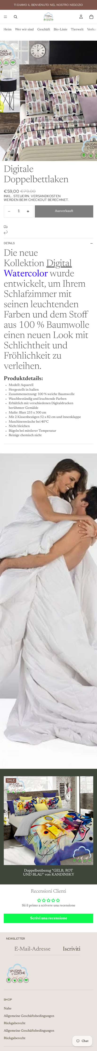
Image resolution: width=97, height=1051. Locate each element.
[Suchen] (15, 17)
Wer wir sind (24, 29)
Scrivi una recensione (48, 918)
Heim (8, 29)
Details (9, 243)
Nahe (8, 1008)
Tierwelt (77, 29)
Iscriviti (71, 949)
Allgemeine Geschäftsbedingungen (29, 1016)
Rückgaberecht (14, 1023)
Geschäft (43, 29)
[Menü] (5, 16)
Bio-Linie (60, 29)
